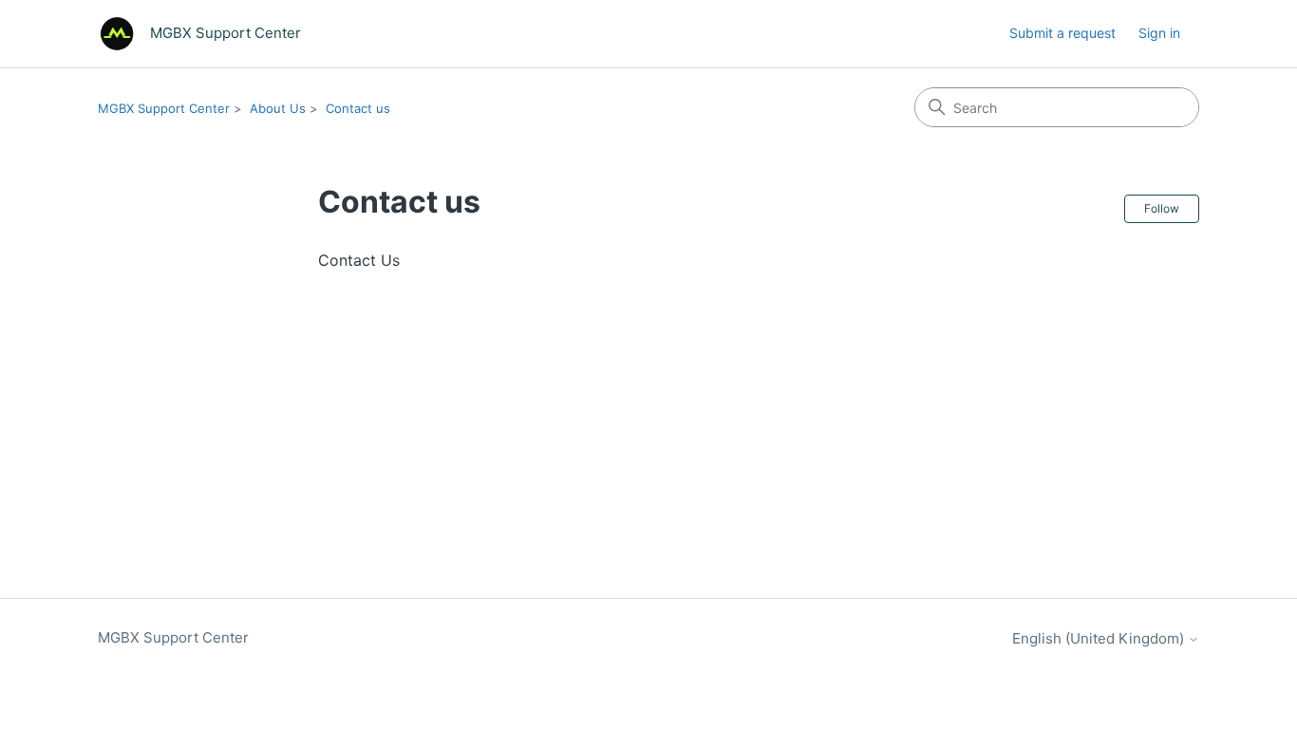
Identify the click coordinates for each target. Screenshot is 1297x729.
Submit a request (1062, 33)
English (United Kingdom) (1100, 638)
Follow (1161, 208)
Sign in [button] (1159, 33)
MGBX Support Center (164, 108)
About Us (278, 108)
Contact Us (359, 260)
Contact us (358, 108)
